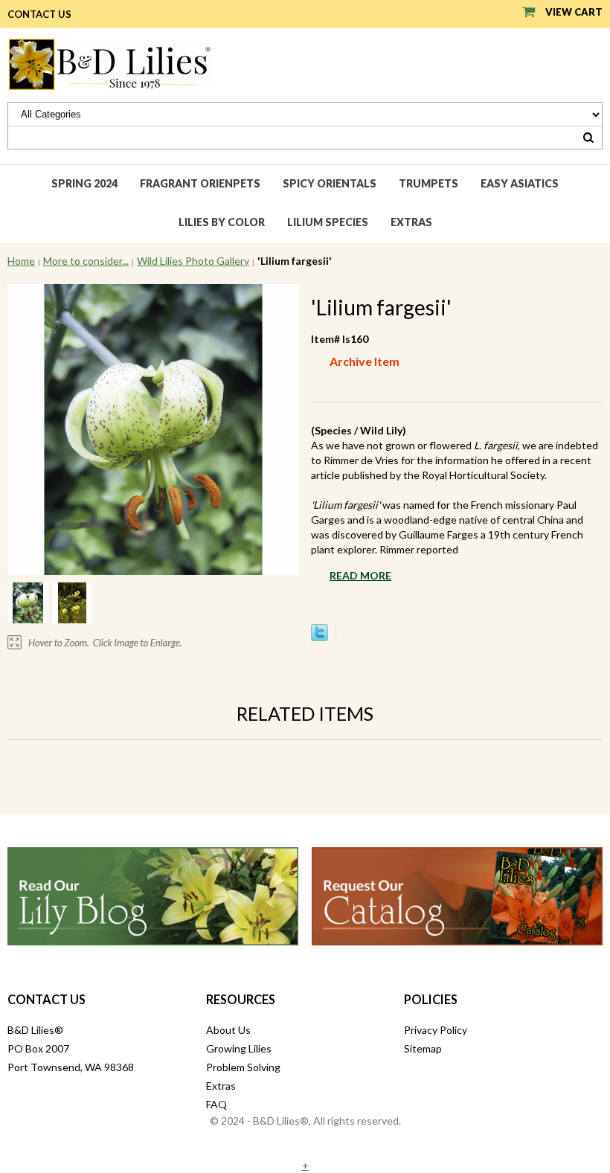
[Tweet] (319, 637)
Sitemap (423, 1048)
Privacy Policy (435, 1029)
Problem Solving (243, 1067)
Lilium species (327, 222)
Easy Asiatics (520, 183)
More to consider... (86, 260)
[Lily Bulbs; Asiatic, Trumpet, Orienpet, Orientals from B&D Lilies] (109, 63)
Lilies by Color (222, 222)
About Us (228, 1029)
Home (21, 260)
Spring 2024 (84, 183)
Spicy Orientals (329, 183)
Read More (360, 575)
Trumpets (428, 183)
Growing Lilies (239, 1048)
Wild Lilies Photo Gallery (193, 260)
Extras (411, 222)
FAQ (216, 1104)
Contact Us (39, 14)
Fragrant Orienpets (200, 183)
